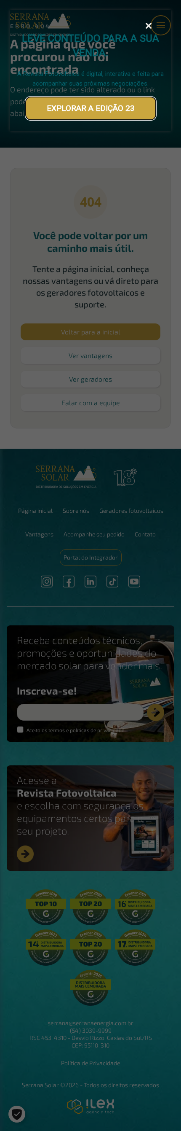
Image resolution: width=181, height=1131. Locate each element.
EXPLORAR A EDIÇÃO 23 (91, 108)
